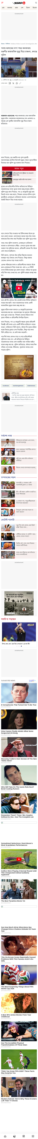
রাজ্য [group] (16, 8)
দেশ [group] (22, 8)
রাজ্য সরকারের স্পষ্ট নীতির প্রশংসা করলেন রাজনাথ (26, 450)
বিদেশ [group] (28, 8)
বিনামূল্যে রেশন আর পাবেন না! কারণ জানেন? (24, 511)
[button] (36, 3)
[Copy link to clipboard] (20, 83)
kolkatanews (31, 386)
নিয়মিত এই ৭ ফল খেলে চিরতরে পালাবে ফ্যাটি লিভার (25, 544)
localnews (6, 386)
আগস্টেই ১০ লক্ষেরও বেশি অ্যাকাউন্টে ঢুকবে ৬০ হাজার (24, 483)
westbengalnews (18, 386)
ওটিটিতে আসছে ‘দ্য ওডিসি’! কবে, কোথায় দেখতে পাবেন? (26, 535)
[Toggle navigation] (2, 3)
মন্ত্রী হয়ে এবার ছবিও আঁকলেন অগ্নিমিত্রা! (24, 459)
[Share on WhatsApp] (17, 83)
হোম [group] (3, 8)
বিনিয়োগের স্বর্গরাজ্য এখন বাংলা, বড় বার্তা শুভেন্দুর (25, 441)
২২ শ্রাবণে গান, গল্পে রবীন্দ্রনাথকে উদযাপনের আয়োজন (25, 502)
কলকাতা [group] (9, 8)
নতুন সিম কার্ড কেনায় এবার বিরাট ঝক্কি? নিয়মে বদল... (25, 526)
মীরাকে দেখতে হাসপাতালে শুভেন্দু (25, 467)
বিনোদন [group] (35, 8)
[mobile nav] (5, 1136)
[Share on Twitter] (13, 83)
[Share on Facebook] (10, 83)
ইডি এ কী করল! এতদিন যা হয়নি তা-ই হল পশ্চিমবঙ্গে (26, 493)
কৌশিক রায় (6, 80)
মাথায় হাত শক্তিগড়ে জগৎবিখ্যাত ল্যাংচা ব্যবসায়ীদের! (25, 553)
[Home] (19, 3)
